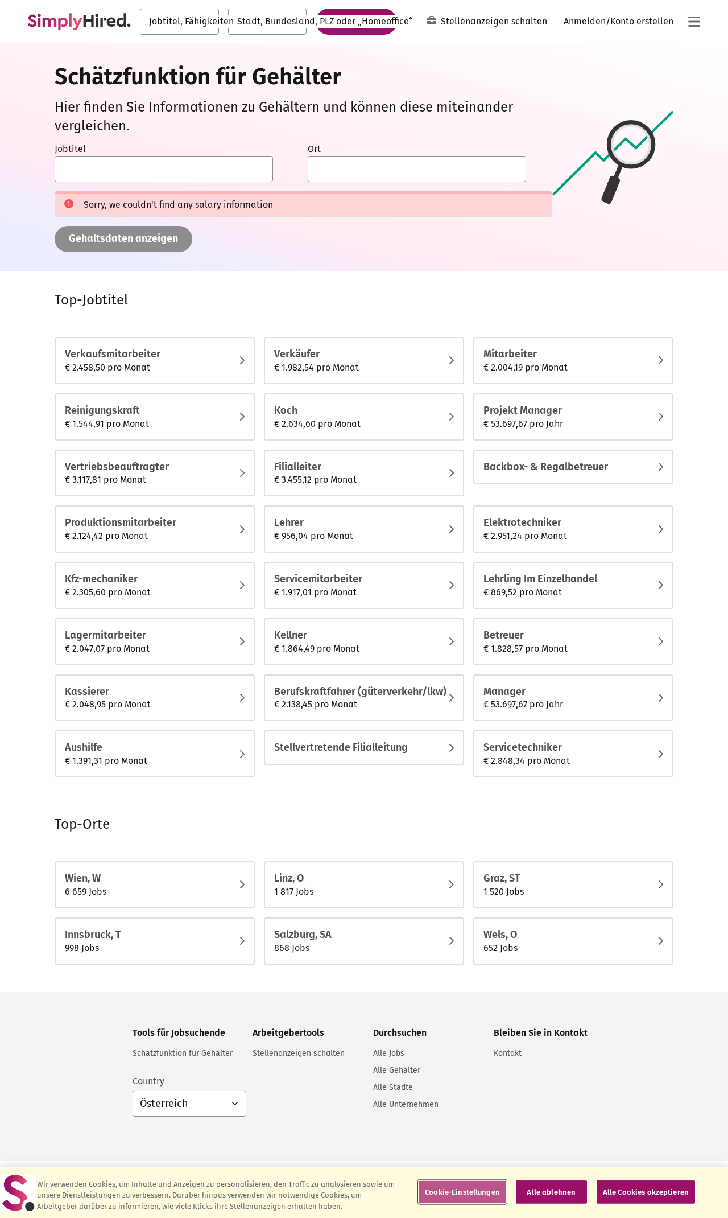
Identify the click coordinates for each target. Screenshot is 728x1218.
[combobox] (179, 22)
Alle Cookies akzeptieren (646, 1191)
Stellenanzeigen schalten (494, 21)
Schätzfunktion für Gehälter (183, 1053)
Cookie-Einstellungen (462, 1191)
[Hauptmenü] (694, 21)
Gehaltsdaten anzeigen (123, 238)
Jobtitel (70, 148)
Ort (314, 148)
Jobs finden (356, 21)
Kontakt (508, 1053)
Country (148, 1081)
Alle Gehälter (396, 1070)
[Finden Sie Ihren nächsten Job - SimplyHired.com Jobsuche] (79, 21)
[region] (364, 1192)
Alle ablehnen (551, 1191)
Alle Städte (393, 1087)
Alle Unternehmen (406, 1104)
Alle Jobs (388, 1053)
